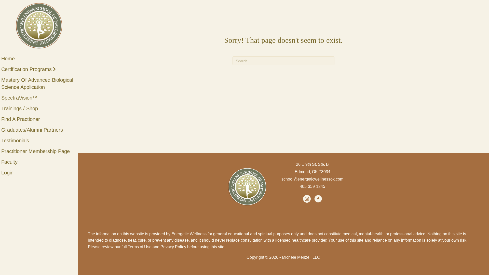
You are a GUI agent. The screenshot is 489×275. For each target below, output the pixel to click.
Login (7, 172)
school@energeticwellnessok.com (312, 179)
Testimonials (15, 140)
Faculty (9, 162)
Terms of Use (140, 247)
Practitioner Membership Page (35, 151)
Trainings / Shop (19, 108)
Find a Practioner (20, 119)
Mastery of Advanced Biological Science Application (37, 83)
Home (8, 58)
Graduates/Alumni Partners (32, 130)
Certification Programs (26, 69)
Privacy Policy (173, 247)
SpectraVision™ (19, 98)
